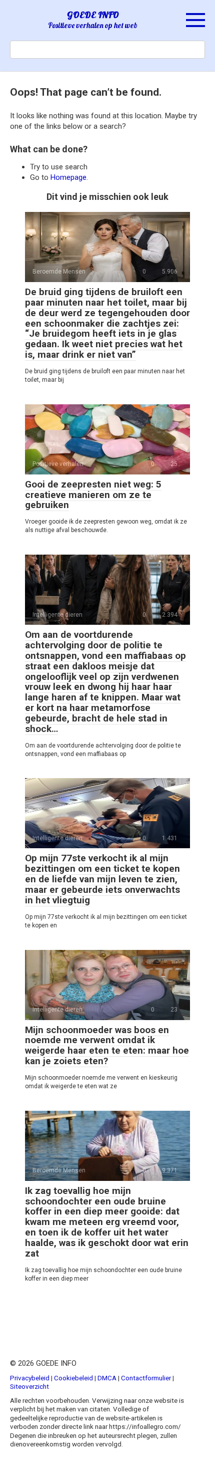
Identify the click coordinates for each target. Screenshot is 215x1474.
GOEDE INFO (93, 15)
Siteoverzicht (29, 1386)
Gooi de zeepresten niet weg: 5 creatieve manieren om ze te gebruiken (93, 494)
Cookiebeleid (73, 1378)
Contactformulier (146, 1378)
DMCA (107, 1378)
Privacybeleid (30, 1378)
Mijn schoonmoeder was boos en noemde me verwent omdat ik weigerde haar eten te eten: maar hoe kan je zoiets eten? (107, 1045)
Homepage (68, 177)
